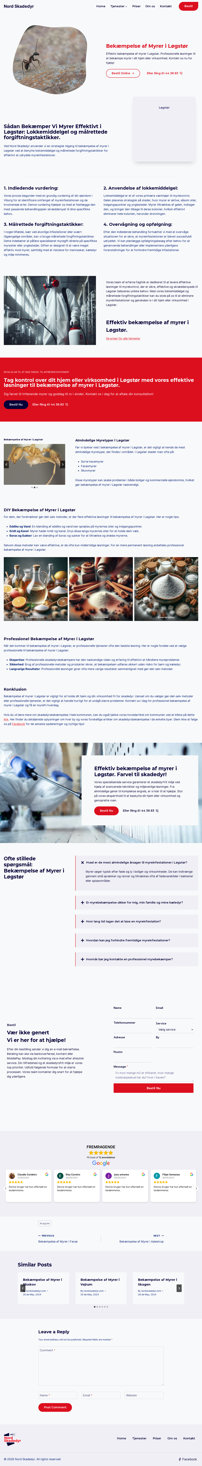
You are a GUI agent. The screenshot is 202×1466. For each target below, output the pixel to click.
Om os (150, 6)
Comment (47, 1350)
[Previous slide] (6, 464)
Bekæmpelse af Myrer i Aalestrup (141, 1238)
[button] (196, 1188)
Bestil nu (153, 1088)
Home (100, 6)
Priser (136, 6)
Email (159, 1008)
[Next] (179, 1288)
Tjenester (139, 1438)
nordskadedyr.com (36, 1290)
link (6, 719)
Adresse (119, 1037)
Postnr (118, 1052)
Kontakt (166, 6)
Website (131, 1395)
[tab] (32, 487)
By (157, 1037)
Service (161, 1023)
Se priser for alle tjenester (123, 338)
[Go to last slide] (22, 1288)
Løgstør (45, 1223)
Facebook (18, 724)
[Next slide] (62, 464)
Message (121, 1066)
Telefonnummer (124, 1022)
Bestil (188, 6)
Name (118, 1008)
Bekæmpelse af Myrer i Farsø (57, 1238)
